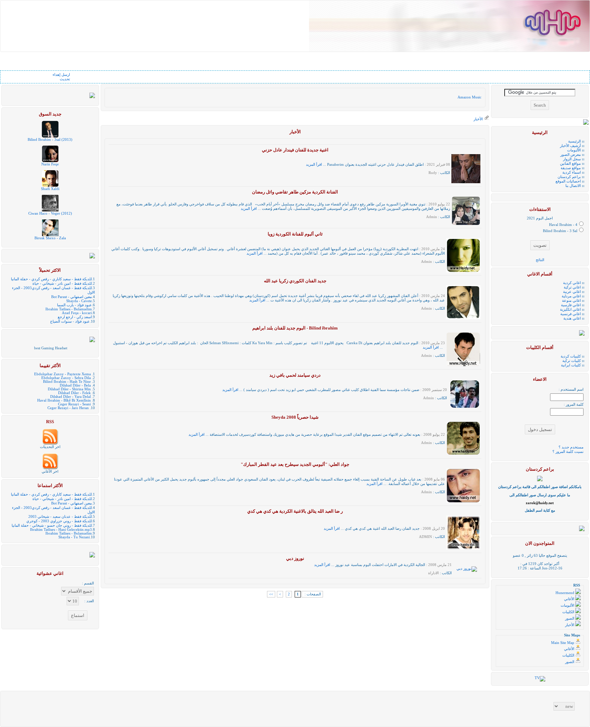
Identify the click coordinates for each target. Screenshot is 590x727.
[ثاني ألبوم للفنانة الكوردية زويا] (463, 271)
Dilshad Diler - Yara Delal (70, 397)
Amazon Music (469, 97)
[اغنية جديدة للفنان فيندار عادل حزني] (465, 182)
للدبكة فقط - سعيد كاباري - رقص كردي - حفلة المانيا (51, 279)
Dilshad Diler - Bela (75, 385)
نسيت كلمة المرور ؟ (568, 452)
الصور (570, 618)
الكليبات (568, 612)
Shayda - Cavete (79, 301)
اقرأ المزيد (314, 164)
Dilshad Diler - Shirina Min (69, 389)
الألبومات (574, 150)
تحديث (65, 79)
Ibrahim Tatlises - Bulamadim (68, 309)
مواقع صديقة (571, 168)
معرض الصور (570, 155)
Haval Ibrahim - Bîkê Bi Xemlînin (64, 400)
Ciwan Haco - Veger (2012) (50, 213)
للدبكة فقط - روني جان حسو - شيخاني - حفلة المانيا (52, 525)
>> (271, 594)
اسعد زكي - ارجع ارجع (75, 317)
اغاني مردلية (571, 296)
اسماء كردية (571, 172)
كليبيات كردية (571, 356)
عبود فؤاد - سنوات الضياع (70, 321)
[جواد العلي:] (463, 501)
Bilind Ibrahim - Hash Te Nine (67, 381)
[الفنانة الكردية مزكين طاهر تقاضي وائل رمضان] (465, 224)
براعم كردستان (569, 177)
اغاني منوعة (571, 300)
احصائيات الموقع (568, 181)
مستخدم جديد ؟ (571, 447)
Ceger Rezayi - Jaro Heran (68, 408)
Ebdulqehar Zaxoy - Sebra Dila (66, 378)
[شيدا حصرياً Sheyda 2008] (463, 454)
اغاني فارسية (571, 305)
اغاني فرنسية (570, 314)
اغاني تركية (572, 287)
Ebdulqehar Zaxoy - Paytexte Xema (62, 374)
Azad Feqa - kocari (77, 313)
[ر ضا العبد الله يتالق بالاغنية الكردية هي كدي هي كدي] (463, 548)
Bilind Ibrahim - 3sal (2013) (50, 140)
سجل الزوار (572, 159)
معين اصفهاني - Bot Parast (71, 297)
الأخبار (478, 119)
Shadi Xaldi (50, 189)
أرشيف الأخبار (570, 146)
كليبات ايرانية (571, 365)
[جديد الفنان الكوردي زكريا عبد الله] (463, 318)
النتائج (540, 260)
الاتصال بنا (573, 186)
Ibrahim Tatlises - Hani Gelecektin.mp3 (61, 529)
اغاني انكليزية (570, 309)
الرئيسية (574, 141)
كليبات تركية (571, 361)
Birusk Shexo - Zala (50, 238)
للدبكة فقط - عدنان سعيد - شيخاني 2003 (60, 517)
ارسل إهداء (61, 75)
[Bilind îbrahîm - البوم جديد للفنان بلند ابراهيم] (463, 365)
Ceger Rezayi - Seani (74, 404)
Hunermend (565, 593)
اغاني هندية (572, 318)
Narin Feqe (50, 164)
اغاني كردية (572, 283)
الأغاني (569, 599)
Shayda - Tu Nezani (74, 537)
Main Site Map (563, 643)
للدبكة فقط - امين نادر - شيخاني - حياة (62, 283)
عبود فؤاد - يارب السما (74, 305)
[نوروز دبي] (466, 568)
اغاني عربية (572, 292)
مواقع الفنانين (570, 163)
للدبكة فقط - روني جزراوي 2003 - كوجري (59, 521)
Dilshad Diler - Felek (74, 393)
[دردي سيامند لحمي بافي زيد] (464, 407)
